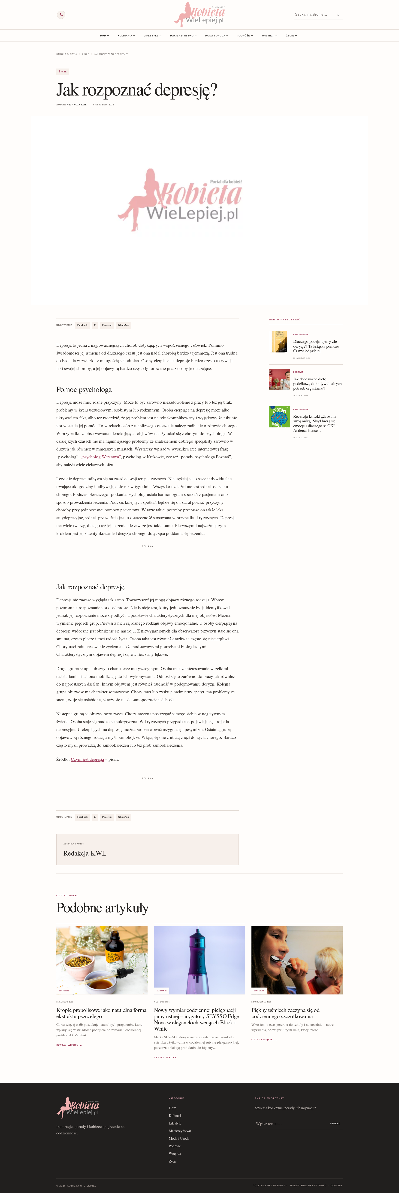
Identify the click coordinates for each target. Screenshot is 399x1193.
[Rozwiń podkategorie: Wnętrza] (276, 35)
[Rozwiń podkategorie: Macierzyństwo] (195, 35)
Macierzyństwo (182, 35)
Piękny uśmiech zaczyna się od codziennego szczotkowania (285, 1013)
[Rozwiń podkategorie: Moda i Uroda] (227, 35)
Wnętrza (268, 35)
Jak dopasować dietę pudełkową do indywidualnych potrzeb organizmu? (317, 383)
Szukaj (335, 1123)
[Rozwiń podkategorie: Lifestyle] (160, 35)
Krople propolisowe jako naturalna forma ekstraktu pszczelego (101, 1013)
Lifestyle (151, 35)
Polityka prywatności (270, 1185)
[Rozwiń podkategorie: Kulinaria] (134, 35)
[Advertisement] (147, 559)
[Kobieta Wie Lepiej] (199, 14)
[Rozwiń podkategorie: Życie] (296, 35)
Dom (103, 35)
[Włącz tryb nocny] (61, 15)
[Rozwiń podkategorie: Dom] (108, 35)
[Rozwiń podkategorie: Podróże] (252, 35)
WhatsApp (123, 325)
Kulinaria (125, 35)
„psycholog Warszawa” (101, 456)
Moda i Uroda (215, 35)
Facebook (82, 325)
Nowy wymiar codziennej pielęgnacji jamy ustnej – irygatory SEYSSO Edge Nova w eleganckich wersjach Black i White (196, 1019)
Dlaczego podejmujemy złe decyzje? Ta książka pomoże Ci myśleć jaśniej (316, 345)
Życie (290, 35)
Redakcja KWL (77, 105)
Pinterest (107, 325)
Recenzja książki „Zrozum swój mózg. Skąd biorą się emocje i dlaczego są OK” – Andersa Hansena (315, 423)
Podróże (243, 35)
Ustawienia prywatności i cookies (316, 1185)
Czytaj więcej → (69, 1045)
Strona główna (66, 54)
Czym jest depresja (87, 759)
